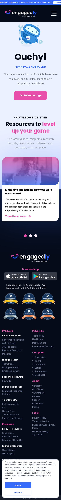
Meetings (6, 354)
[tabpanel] (30, 189)
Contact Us (37, 403)
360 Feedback (9, 347)
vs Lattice (36, 368)
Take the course (15, 216)
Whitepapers (8, 453)
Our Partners (38, 393)
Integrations (8, 433)
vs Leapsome (38, 364)
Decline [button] (18, 492)
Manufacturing (39, 343)
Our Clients (37, 389)
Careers (36, 396)
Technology (38, 336)
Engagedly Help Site (12, 440)
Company (37, 385)
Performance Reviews (13, 339)
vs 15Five (36, 360)
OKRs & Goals (9, 343)
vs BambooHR (39, 375)
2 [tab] (30, 235)
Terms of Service (40, 421)
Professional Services (43, 346)
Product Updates (10, 436)
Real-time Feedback (12, 350)
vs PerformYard (39, 371)
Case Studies (8, 450)
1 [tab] (25, 235)
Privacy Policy (39, 418)
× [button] (54, 463)
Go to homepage (30, 95)
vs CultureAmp (39, 357)
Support (36, 400)
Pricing (35, 407)
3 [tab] (35, 235)
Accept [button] (18, 485)
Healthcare (37, 339)
